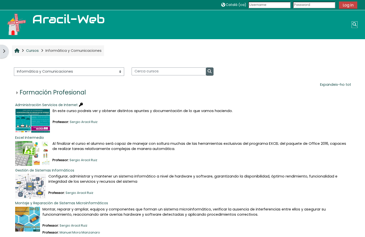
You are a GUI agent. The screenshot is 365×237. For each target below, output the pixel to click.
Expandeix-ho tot (335, 84)
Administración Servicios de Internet (46, 104)
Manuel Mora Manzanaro (80, 232)
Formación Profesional (53, 92)
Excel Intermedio (29, 137)
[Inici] (16, 24)
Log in (348, 5)
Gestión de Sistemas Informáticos (44, 170)
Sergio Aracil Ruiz (84, 121)
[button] (233, 5)
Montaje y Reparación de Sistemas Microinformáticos (61, 203)
